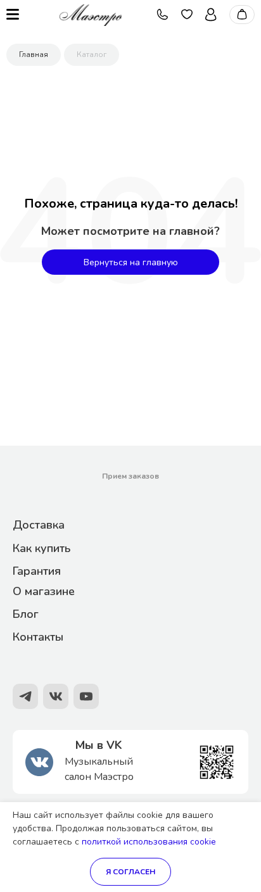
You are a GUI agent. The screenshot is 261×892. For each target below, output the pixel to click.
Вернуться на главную (131, 262)
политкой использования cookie (149, 842)
